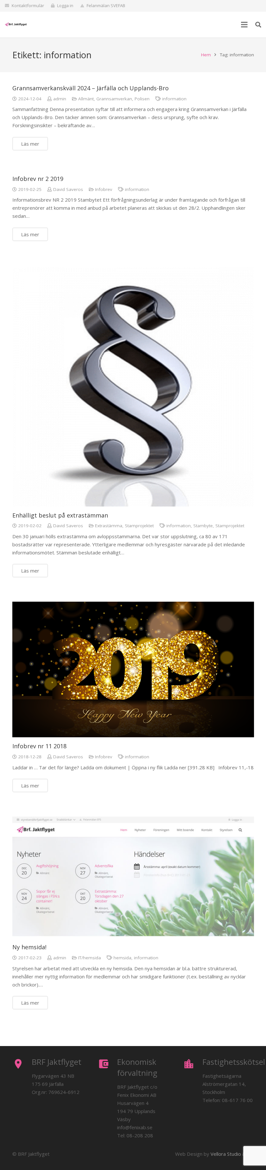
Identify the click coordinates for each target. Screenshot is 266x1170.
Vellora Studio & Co (232, 1154)
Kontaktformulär (28, 5)
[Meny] (244, 25)
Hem (206, 55)
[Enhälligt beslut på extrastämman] (133, 386)
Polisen (142, 99)
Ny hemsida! (29, 947)
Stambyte (203, 526)
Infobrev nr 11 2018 (39, 746)
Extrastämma (108, 526)
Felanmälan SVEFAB (106, 5)
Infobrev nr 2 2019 (37, 179)
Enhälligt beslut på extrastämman (60, 515)
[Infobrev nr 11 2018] (133, 669)
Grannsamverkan (114, 99)
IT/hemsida (89, 958)
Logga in (65, 5)
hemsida (122, 958)
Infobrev (103, 189)
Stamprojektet (139, 526)
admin (59, 99)
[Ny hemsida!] (133, 877)
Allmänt (86, 99)
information (174, 99)
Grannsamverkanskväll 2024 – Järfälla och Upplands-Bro (90, 88)
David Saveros (68, 189)
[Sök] (258, 24)
